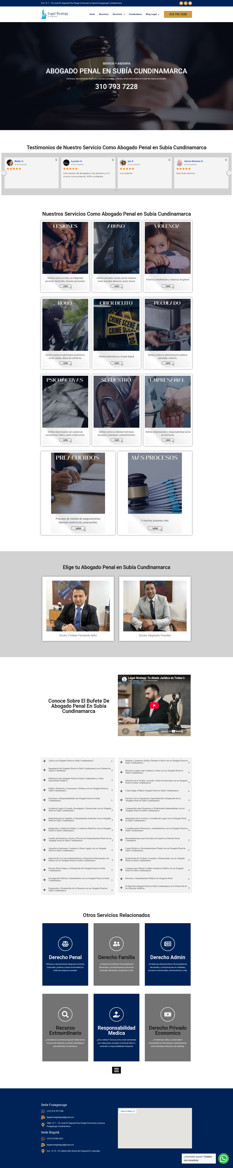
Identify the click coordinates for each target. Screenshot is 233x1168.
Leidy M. (76, 161)
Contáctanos (135, 14)
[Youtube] (190, 3)
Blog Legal (151, 14)
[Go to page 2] (118, 190)
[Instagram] (186, 3)
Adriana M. (134, 161)
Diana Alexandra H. (25, 161)
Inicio (92, 14)
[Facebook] (181, 3)
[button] (119, 14)
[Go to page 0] (114, 190)
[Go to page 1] (116, 190)
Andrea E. (189, 161)
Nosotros (104, 14)
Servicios (117, 14)
